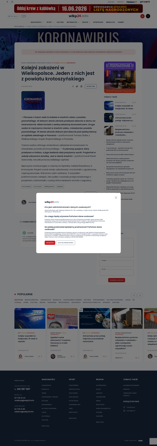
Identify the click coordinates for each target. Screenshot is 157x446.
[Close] (116, 197)
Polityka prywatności (65, 243)
